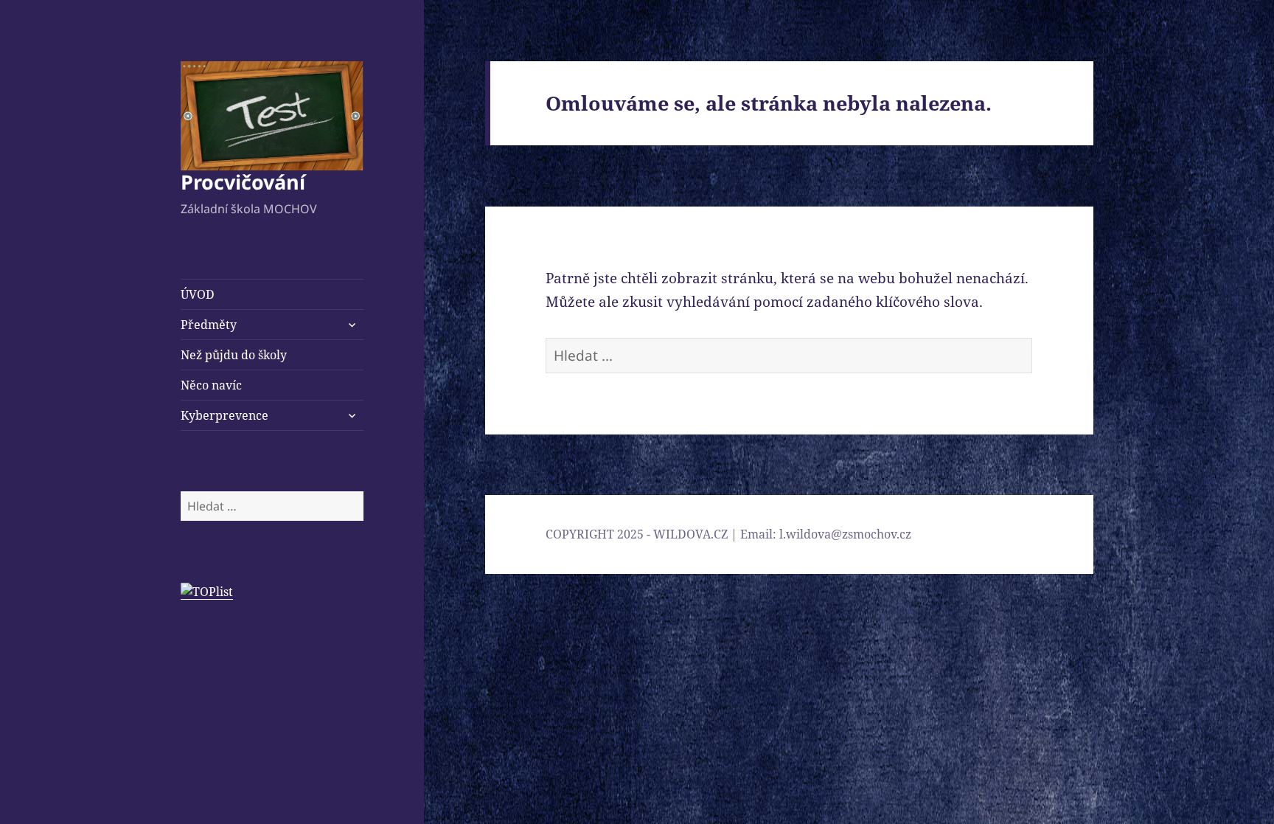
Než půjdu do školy (234, 355)
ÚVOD (198, 294)
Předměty (209, 324)
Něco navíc (211, 385)
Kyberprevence (224, 415)
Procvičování (243, 181)
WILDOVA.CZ (690, 534)
